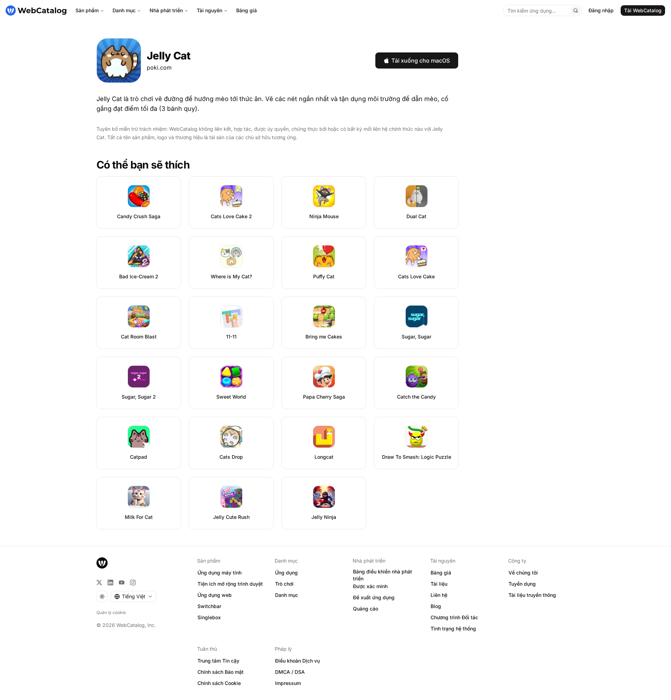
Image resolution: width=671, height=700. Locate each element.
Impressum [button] (288, 683)
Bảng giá (246, 10)
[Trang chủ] (36, 10)
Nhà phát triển (166, 10)
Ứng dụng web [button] (214, 595)
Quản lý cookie (111, 612)
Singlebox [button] (209, 617)
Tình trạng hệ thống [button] (453, 628)
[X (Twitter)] (99, 582)
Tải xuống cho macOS (420, 60)
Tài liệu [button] (439, 584)
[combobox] (133, 596)
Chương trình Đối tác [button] (454, 617)
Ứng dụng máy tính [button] (219, 573)
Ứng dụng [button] (286, 573)
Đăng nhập (601, 10)
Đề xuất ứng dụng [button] (374, 597)
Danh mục (124, 10)
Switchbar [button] (209, 606)
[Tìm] (575, 10)
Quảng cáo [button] (365, 609)
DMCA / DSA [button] (290, 672)
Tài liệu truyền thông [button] (532, 595)
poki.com (159, 67)
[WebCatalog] (102, 563)
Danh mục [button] (286, 595)
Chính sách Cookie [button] (219, 683)
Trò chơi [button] (284, 584)
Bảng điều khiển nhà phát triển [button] (382, 575)
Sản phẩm (87, 10)
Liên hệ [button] (439, 595)
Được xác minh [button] (370, 586)
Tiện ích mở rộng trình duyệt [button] (230, 584)
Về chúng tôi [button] (523, 573)
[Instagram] (133, 582)
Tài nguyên (209, 10)
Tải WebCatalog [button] (643, 10)
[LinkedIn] (110, 582)
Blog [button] (436, 606)
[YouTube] (121, 582)
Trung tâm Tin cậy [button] (218, 661)
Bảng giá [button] (441, 573)
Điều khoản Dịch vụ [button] (297, 661)
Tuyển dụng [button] (522, 584)
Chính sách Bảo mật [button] (220, 672)
